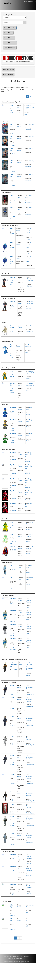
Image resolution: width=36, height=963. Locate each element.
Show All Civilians (8, 74)
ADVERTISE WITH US (19, 958)
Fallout (30, 326)
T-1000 (12, 685)
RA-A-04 (14, 569)
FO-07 (13, 331)
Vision (11, 105)
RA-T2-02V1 (12, 707)
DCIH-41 (12, 234)
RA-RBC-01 (12, 603)
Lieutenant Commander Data (13, 664)
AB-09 (13, 171)
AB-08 (13, 154)
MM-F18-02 (12, 429)
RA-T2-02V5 (12, 782)
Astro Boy (11, 125)
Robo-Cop (13, 598)
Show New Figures (8, 69)
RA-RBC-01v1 (12, 620)
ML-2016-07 (12, 375)
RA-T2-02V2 (12, 725)
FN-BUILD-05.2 (12, 282)
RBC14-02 (12, 929)
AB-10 (13, 185)
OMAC (11, 228)
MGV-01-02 (11, 356)
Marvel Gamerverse (28, 346)
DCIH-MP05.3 (12, 262)
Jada (27, 912)
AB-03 (13, 145)
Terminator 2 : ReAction (30, 688)
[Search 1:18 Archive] (24, 22)
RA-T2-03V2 (12, 824)
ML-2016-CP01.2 (12, 390)
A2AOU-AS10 (12, 111)
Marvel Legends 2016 (30, 372)
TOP (22, 956)
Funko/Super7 (30, 694)
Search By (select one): (10, 15)
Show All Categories (9, 48)
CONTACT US (7, 956)
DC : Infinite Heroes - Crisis (29, 231)
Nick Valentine (12, 327)
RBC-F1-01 (12, 859)
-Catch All (28, 460)
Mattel (28, 239)
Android (19, 107)
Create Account (31, 1)
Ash (11, 565)
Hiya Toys (29, 863)
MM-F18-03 (12, 441)
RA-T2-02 (12, 693)
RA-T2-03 (12, 800)
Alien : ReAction (29, 566)
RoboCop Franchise (29, 857)
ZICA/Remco (28, 202)
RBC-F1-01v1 (12, 871)
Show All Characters (9, 28)
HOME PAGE (16, 956)
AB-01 (13, 133)
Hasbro (26, 114)
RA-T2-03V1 (12, 812)
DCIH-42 (12, 248)
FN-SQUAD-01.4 (12, 306)
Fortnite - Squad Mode (30, 302)
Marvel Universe (29, 523)
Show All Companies (10, 43)
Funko (28, 415)
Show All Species (9, 38)
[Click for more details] (5, 109)
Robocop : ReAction (29, 601)
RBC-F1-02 (12, 894)
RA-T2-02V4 (12, 763)
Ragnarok (12, 277)
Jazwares (28, 129)
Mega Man (11, 346)
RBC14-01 (12, 915)
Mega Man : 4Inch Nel (28, 454)
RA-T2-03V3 (12, 843)
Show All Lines (8, 33)
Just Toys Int (29, 331)
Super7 (28, 572)
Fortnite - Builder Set (30, 280)
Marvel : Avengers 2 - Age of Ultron (29, 107)
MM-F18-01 (12, 412)
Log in (24, 1)
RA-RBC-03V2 (13, 648)
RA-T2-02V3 (12, 744)
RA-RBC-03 (12, 634)
